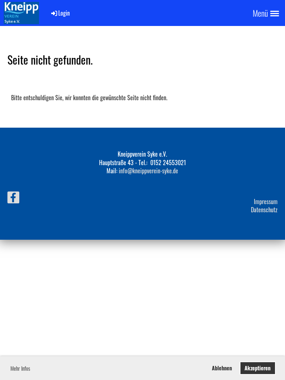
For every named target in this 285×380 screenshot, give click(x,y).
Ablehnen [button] (222, 368)
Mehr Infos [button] (20, 368)
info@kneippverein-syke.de (148, 170)
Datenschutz (264, 209)
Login (64, 13)
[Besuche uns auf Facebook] (13, 198)
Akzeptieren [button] (258, 368)
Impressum (266, 201)
